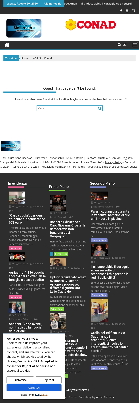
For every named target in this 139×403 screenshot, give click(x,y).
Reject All (48, 380)
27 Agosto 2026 (19, 315)
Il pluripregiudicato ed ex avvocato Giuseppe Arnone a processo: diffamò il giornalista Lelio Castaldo (68, 3)
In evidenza (15, 248)
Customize (20, 380)
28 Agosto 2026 (19, 206)
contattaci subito (127, 166)
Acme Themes (105, 397)
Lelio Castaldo (59, 217)
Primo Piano (61, 253)
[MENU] (135, 44)
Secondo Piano (99, 240)
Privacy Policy (113, 162)
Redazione (37, 206)
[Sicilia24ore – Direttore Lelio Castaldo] (7, 44)
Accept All (34, 387)
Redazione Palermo (21, 319)
